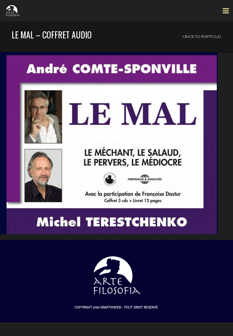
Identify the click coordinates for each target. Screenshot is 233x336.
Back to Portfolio (202, 36)
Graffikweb (111, 307)
